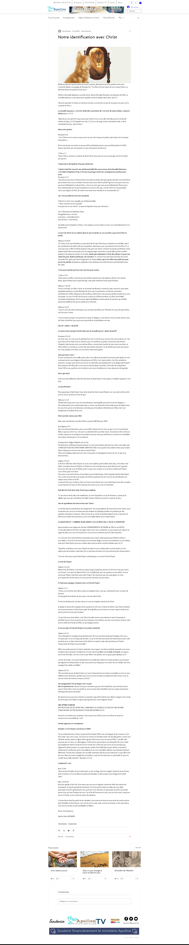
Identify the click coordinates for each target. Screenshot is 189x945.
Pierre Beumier (109, 18)
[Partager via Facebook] (59, 830)
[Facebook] (126, 919)
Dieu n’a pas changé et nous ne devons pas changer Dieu (92, 872)
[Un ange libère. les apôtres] (126, 859)
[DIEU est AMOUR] (94, 859)
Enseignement (69, 18)
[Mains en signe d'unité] (62, 859)
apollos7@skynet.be (131, 923)
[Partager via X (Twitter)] (64, 830)
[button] (140, 2)
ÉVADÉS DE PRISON (124, 871)
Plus (120, 18)
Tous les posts (53, 18)
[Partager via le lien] (73, 830)
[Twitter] (131, 919)
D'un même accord (59, 871)
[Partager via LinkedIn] (69, 830)
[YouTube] (136, 919)
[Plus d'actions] (130, 31)
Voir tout (138, 847)
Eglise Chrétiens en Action (89, 18)
